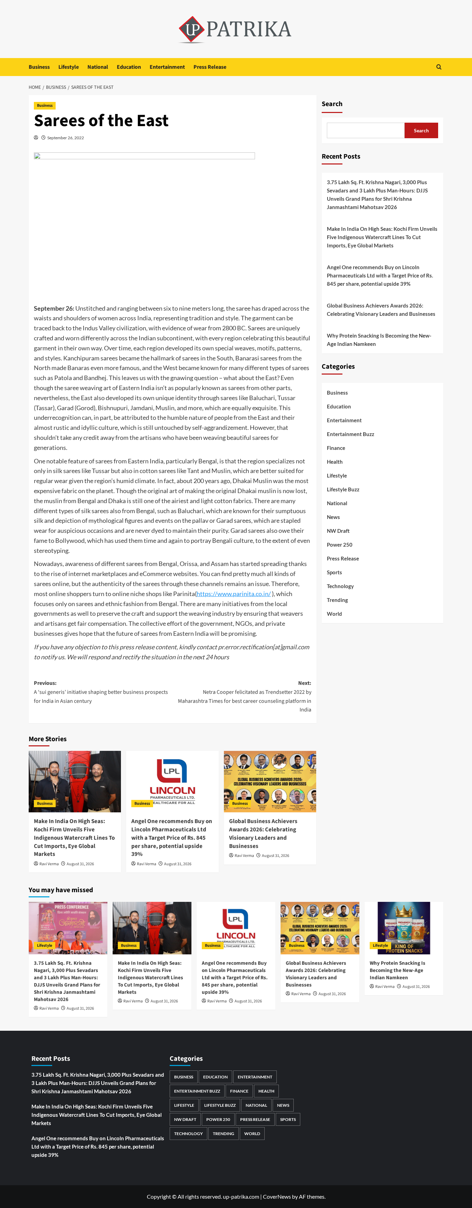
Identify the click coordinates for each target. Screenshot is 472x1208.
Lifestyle (68, 67)
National (97, 67)
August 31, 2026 (80, 864)
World (334, 614)
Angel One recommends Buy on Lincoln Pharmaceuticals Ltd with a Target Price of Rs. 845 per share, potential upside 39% (171, 837)
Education (129, 67)
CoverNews (277, 1196)
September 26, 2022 (65, 137)
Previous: (101, 692)
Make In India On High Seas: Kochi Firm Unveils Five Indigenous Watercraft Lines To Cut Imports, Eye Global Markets (74, 837)
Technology (340, 586)
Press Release (209, 67)
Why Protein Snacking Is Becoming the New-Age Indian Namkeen (379, 339)
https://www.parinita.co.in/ (234, 593)
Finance (336, 448)
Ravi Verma (49, 864)
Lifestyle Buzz (343, 489)
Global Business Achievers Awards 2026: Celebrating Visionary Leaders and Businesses (263, 833)
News (333, 517)
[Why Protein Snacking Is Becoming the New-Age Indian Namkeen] (404, 928)
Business (39, 67)
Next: (244, 696)
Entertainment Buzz (350, 434)
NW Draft (338, 531)
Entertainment (167, 67)
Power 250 (339, 544)
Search (332, 104)
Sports (334, 572)
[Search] (439, 67)
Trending (337, 600)
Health (335, 462)
